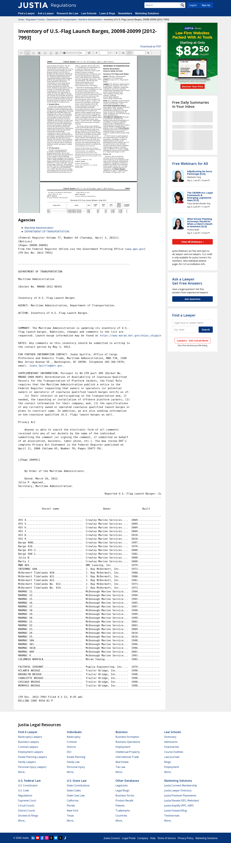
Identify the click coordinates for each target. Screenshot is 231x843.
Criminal (72, 742)
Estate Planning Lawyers (32, 757)
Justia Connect (111, 838)
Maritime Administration (90, 19)
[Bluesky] (56, 838)
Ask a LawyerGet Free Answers (187, 281)
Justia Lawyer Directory (178, 790)
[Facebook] (42, 838)
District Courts (26, 810)
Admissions (171, 742)
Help (152, 838)
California (72, 800)
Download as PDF (150, 46)
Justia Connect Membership (180, 785)
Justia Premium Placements (180, 795)
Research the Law (67, 13)
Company (142, 838)
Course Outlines (173, 752)
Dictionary (170, 737)
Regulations (25, 795)
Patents (120, 805)
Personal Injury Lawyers (32, 767)
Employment (123, 747)
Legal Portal (128, 838)
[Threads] (51, 838)
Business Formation (127, 737)
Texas (70, 815)
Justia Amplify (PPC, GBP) (178, 805)
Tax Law (120, 767)
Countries (121, 815)
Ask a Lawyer (46, 13)
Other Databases (127, 780)
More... (22, 772)
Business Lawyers (28, 742)
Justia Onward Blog (175, 810)
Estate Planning (76, 757)
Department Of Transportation (62, 19)
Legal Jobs (122, 785)
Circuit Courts (26, 805)
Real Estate (122, 762)
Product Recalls (124, 800)
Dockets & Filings (28, 815)
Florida (71, 805)
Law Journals (171, 757)
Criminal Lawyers (28, 747)
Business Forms (125, 795)
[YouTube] (37, 838)
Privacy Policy (186, 838)
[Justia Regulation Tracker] (33, 5)
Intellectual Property (128, 752)
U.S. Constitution (28, 785)
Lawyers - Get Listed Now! (192, 340)
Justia (21, 19)
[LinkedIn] (33, 838)
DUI (69, 752)
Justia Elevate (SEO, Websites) (181, 800)
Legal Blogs (122, 790)
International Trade (127, 757)
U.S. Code (23, 790)
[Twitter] (60, 838)
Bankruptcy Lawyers (30, 737)
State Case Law (76, 795)
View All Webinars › (192, 241)
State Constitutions (78, 785)
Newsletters (125, 13)
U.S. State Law (77, 780)
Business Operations (128, 742)
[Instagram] (47, 838)
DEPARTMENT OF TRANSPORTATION (47, 231)
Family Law (73, 762)
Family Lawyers (27, 762)
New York (72, 810)
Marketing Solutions (147, 13)
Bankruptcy (73, 737)
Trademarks (123, 810)
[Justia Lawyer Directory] (65, 838)
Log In (193, 5)
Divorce (71, 747)
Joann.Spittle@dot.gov (45, 365)
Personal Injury (76, 767)
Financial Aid (171, 747)
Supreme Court (27, 800)
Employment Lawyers (30, 752)
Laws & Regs (107, 13)
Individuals (74, 732)
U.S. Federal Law (29, 780)
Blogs (167, 762)
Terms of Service (166, 838)
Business (122, 732)
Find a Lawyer (26, 13)
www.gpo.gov (135, 248)
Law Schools (88, 13)
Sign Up (206, 5)
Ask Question (192, 299)
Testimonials (171, 815)
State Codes (74, 790)
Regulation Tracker (35, 19)
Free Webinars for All (190, 163)
